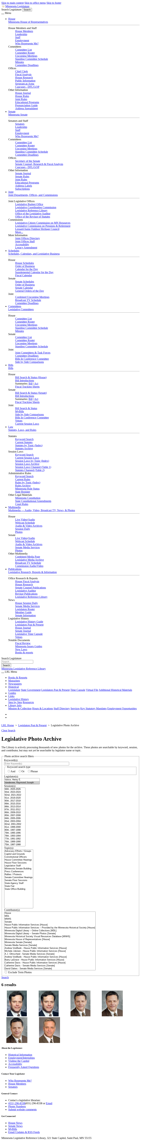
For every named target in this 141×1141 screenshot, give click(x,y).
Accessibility (22, 244)
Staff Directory (62, 708)
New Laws (21, 649)
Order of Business (25, 266)
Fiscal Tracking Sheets (27, 386)
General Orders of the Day (29, 290)
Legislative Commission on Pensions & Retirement (42, 225)
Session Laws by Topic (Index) (32, 460)
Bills (10, 365)
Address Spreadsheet (26, 108)
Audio (31, 519)
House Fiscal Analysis (27, 581)
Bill (30, 383)
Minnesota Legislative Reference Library (23, 668)
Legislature (14, 689)
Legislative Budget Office (29, 204)
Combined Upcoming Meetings (32, 297)
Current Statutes (23, 442)
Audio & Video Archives (28, 525)
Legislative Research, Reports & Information (32, 572)
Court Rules (21, 504)
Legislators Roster (25, 609)
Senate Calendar (24, 287)
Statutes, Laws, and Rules (22, 429)
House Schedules (24, 263)
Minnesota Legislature (17, 6)
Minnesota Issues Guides (28, 646)
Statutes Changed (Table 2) (30, 470)
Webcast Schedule (25, 522)
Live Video (21, 519)
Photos (19, 531)
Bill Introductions (24, 380)
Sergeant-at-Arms (24, 83)
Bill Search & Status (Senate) (31, 392)
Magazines (14, 680)
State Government (31, 689)
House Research (24, 77)
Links (11, 696)
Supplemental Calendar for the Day (34, 272)
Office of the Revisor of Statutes (32, 216)
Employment (22, 40)
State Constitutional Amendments (33, 501)
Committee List (23, 49)
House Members (24, 31)
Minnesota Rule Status (27, 488)
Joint (10, 191)
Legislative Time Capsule (29, 633)
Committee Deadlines (27, 65)
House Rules (22, 96)
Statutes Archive (24, 448)
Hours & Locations (42, 708)
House (11, 18)
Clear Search (8, 730)
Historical (13, 686)
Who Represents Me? (27, 43)
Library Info (14, 705)
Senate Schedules (24, 281)
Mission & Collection (19, 708)
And (12, 771)
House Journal (23, 93)
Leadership (21, 34)
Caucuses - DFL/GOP (27, 86)
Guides (12, 693)
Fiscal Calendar (23, 275)
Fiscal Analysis (23, 74)
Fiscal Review (23, 643)
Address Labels (23, 185)
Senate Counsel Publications (30, 587)
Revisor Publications (26, 593)
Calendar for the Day (26, 269)
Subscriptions (22, 188)
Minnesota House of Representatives (28, 21)
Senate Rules (22, 176)
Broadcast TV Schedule (28, 300)
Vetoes (18, 420)
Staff (17, 37)
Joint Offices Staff (25, 241)
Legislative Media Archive (29, 559)
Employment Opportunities (122, 708)
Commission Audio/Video (29, 565)
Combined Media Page (27, 556)
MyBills (19, 411)
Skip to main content (12, 2)
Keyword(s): (11, 760)
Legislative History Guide (29, 621)
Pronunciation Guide (26, 105)
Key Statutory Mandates (93, 708)
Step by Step (15, 702)
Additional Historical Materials (115, 689)
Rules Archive (23, 485)
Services (75, 708)
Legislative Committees (21, 309)
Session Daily (22, 528)
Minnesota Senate (18, 114)
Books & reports (24, 652)
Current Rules (22, 479)
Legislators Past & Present (29, 624)
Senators (19, 123)
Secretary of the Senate (27, 161)
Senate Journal (23, 173)
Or (22, 771)
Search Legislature (11, 9)
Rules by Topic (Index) (27, 482)
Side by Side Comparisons (29, 361)
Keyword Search (24, 439)
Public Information (25, 80)
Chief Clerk (21, 71)
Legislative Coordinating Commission (35, 207)
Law (10, 426)
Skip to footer (53, 2)
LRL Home (7, 725)
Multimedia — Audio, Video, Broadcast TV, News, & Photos (41, 510)
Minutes (19, 62)
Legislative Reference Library (31, 210)
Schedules (13, 250)
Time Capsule (77, 689)
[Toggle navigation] (2, 13)
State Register (22, 491)
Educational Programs (27, 102)
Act (36, 383)
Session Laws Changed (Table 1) (33, 467)
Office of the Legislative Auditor (32, 213)
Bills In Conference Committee (32, 358)
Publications (14, 569)
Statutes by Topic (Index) (28, 445)
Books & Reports (17, 677)
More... (19, 232)
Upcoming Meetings (26, 55)
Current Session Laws (27, 423)
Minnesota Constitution (27, 497)
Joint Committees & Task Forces (32, 352)
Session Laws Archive (27, 463)
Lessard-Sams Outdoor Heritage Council (37, 229)
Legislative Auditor (25, 590)
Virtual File (92, 689)
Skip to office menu (35, 2)
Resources (28, 702)
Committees (14, 306)
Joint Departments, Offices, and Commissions (33, 195)
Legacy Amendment (26, 247)
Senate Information (25, 615)
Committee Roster (25, 52)
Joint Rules (21, 99)
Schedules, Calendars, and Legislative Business (34, 253)
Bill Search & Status (26, 408)
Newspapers (15, 683)
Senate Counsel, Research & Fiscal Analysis (39, 164)
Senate (11, 111)
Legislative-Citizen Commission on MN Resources (42, 222)
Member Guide (23, 612)
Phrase (34, 771)
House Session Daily (26, 603)
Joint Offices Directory (27, 238)
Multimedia (14, 507)
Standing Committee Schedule (31, 59)
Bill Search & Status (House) (31, 377)
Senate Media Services (27, 547)
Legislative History (18, 699)
